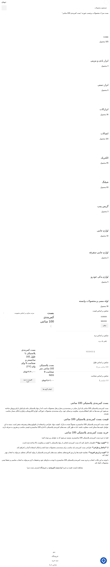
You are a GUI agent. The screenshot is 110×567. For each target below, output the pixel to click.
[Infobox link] (55, 2)
